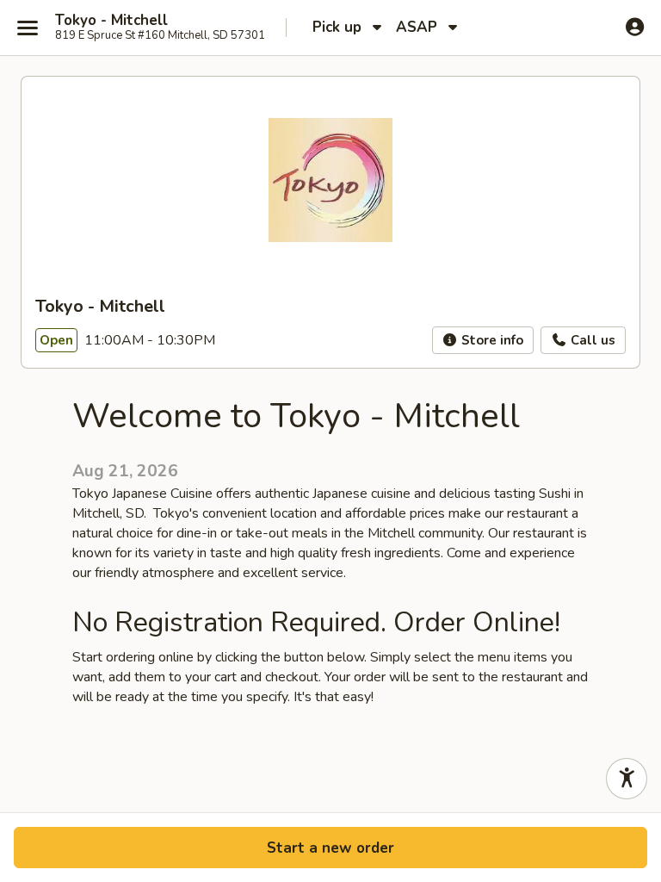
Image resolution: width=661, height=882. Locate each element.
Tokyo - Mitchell (111, 20)
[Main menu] (27, 27)
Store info (490, 340)
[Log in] (634, 27)
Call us (591, 340)
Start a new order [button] (330, 848)
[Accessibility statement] (626, 778)
